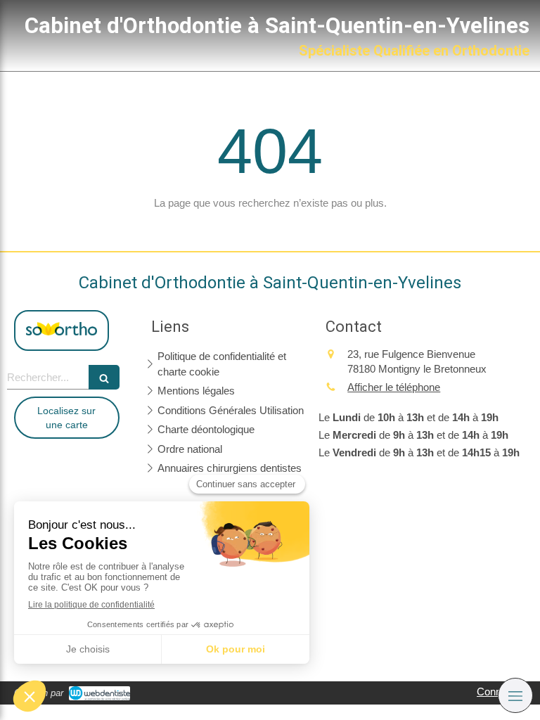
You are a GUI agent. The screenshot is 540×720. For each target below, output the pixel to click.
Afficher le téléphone (393, 387)
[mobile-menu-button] (515, 695)
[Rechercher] (104, 377)
